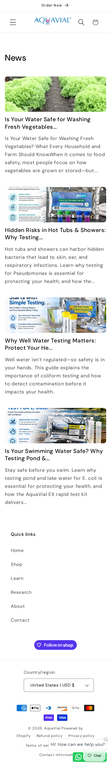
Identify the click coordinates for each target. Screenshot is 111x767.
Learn (17, 578)
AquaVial (52, 728)
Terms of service (41, 745)
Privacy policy (81, 735)
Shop (17, 564)
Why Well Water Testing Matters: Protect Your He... (50, 344)
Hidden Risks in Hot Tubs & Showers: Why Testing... (55, 234)
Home (17, 550)
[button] (13, 22)
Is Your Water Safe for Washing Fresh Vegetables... (48, 123)
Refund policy (50, 735)
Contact (20, 620)
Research (21, 592)
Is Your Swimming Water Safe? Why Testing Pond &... (54, 455)
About (18, 606)
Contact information (58, 755)
